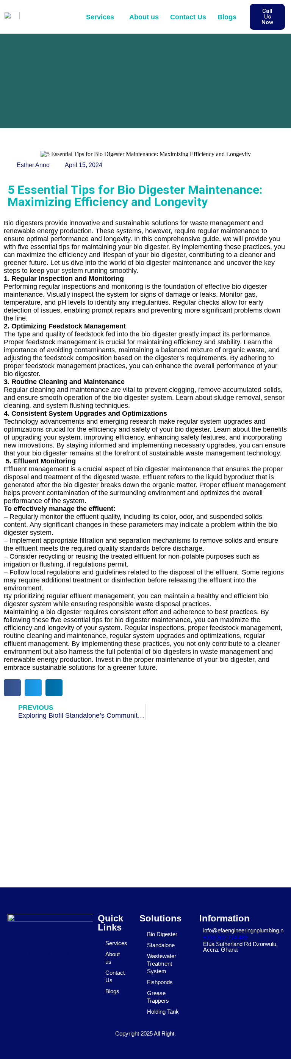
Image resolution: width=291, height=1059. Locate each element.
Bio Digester (162, 934)
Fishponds (160, 982)
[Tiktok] (39, 953)
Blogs (226, 17)
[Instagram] (58, 953)
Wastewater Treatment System (161, 963)
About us (144, 17)
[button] (102, 17)
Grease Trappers (158, 997)
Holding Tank (163, 1011)
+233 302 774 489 (225, 937)
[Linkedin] (77, 953)
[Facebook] (20, 953)
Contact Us (188, 17)
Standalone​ (161, 945)
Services (100, 17)
